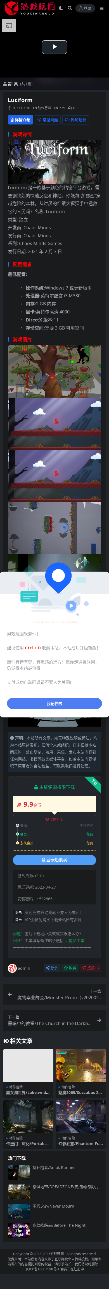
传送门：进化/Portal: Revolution (28, 1146)
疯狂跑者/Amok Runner (53, 1167)
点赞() (93, 968)
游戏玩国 (57, 1253)
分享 (54, 968)
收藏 (72, 968)
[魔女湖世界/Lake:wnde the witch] (28, 1065)
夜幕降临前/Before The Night (59, 1225)
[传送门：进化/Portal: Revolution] (28, 1116)
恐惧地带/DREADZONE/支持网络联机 (65, 1186)
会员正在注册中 (72, 1269)
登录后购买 (56, 860)
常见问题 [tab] (50, 119)
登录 (87, 8)
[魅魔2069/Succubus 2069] (81, 1065)
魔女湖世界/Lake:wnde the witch (27, 1095)
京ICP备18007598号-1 (42, 1269)
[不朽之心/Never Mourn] (19, 1211)
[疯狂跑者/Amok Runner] (19, 1172)
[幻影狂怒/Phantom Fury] (81, 1116)
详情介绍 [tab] (22, 119)
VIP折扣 (57, 819)
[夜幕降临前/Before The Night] (19, 1230)
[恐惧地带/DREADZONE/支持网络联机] (19, 1192)
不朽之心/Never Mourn (53, 1206)
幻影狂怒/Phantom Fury (79, 1146)
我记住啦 (54, 703)
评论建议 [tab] (78, 119)
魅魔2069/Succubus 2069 (80, 1095)
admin (24, 968)
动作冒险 (44, 108)
